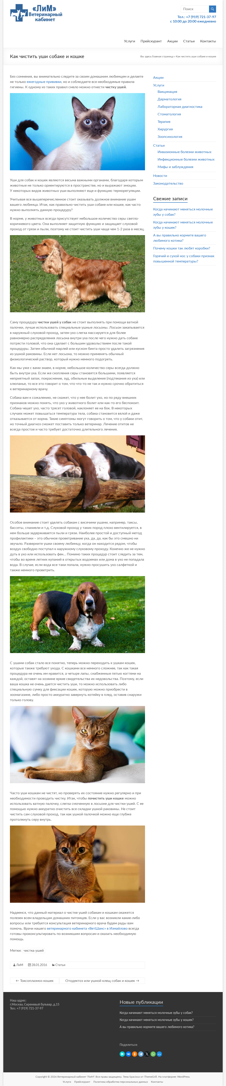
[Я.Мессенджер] (122, 1054)
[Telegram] (140, 1054)
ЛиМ (19, 965)
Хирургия (165, 129)
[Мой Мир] (159, 1054)
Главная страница (162, 56)
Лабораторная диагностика (180, 107)
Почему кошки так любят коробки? (181, 248)
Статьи (189, 41)
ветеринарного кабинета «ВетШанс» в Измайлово (87, 928)
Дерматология (169, 99)
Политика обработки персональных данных (120, 1081)
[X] (147, 1054)
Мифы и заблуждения (175, 167)
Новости (160, 176)
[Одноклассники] (134, 1054)
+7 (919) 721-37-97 (201, 17)
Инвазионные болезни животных (184, 152)
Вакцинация (167, 92)
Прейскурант (151, 41)
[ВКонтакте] (128, 1054)
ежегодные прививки (44, 82)
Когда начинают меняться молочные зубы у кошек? (157, 1020)
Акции (172, 41)
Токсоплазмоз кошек (34, 981)
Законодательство (168, 183)
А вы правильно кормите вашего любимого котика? (157, 1027)
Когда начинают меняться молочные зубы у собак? (156, 1013)
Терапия (164, 122)
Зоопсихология (170, 137)
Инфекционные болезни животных (186, 159)
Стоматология (169, 114)
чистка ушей (34, 950)
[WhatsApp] (153, 1054)
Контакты (208, 41)
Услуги (129, 41)
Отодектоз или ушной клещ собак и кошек (102, 981)
